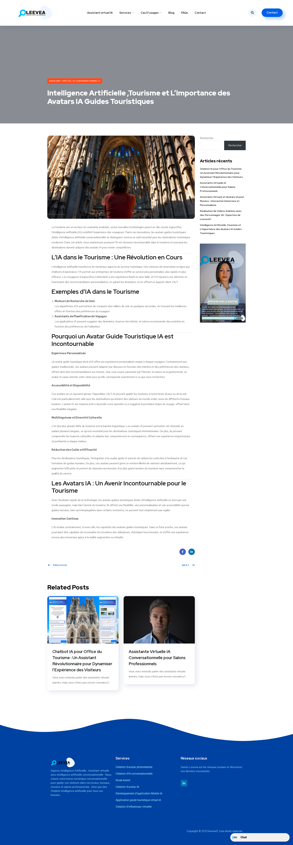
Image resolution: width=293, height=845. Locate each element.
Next (186, 565)
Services (125, 13)
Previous (60, 565)
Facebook (182, 552)
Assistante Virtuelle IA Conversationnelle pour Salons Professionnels (157, 657)
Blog (171, 13)
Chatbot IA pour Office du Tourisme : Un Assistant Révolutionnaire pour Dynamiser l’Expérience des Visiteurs (82, 660)
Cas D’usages (150, 13)
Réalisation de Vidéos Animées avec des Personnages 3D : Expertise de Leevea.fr (221, 215)
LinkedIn (191, 552)
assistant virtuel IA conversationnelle (75, 81)
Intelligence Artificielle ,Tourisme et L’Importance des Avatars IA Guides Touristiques (221, 229)
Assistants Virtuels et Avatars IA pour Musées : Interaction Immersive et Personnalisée (222, 201)
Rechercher (206, 138)
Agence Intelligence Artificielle (68, 770)
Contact (200, 13)
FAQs (184, 13)
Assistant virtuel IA (100, 13)
